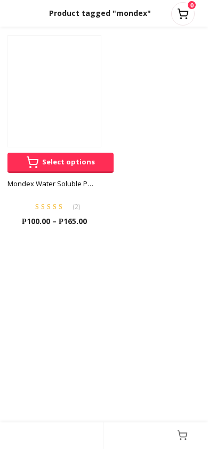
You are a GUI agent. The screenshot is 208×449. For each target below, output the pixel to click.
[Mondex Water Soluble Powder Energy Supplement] (54, 90)
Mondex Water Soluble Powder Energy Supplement (54, 183)
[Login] (130, 435)
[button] (183, 11)
